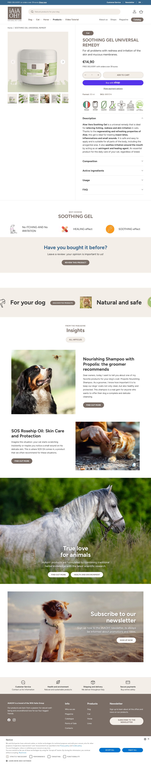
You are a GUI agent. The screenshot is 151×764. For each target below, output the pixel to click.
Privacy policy (64, 746)
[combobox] (74, 12)
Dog (30, 19)
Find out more (93, 405)
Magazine (123, 19)
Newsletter (129, 2)
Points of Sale (71, 723)
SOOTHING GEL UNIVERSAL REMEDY (30, 28)
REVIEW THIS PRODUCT (75, 262)
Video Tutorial (72, 19)
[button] (141, 11)
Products (57, 19)
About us (103, 19)
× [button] (148, 739)
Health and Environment (87, 575)
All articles (75, 339)
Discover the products (72, 303)
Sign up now (126, 640)
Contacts (69, 728)
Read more (22, 753)
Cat (38, 19)
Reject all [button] (132, 750)
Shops (113, 19)
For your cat (38, 302)
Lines (89, 723)
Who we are (70, 709)
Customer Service (114, 2)
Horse (46, 19)
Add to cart (123, 75)
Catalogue (69, 719)
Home (10, 28)
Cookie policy (77, 746)
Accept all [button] (109, 750)
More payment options (113, 88)
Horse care (123, 302)
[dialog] (75, 750)
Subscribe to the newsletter (126, 721)
